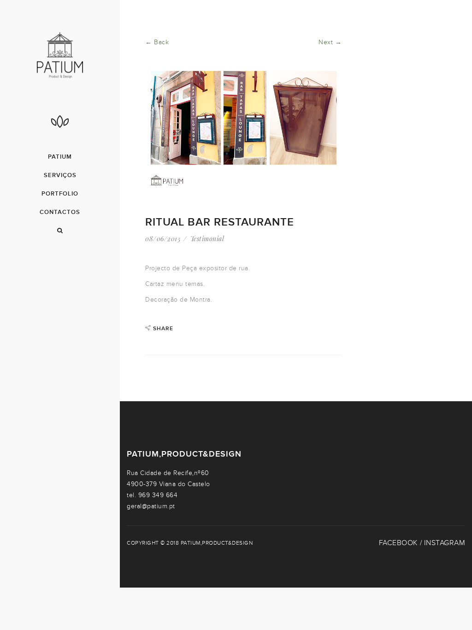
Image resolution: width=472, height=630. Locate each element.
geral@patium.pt (151, 506)
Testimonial (207, 238)
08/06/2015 (162, 238)
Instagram (445, 542)
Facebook (398, 542)
